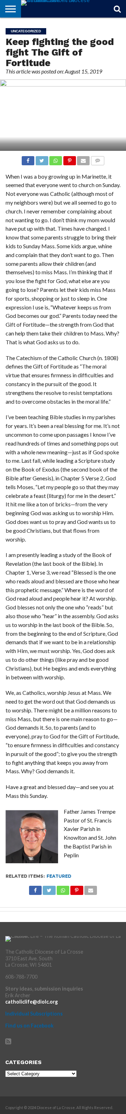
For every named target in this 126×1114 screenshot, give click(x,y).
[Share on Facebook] (28, 158)
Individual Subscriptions (34, 1014)
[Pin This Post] (69, 158)
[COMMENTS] (97, 158)
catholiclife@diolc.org (31, 1002)
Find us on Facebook (29, 1026)
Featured (59, 876)
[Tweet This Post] (41, 158)
